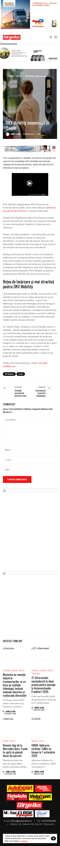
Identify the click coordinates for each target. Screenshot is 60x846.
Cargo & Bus (15, 134)
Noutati (14, 670)
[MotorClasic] (18, 813)
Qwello (20, 374)
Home (11, 76)
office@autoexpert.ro (21, 820)
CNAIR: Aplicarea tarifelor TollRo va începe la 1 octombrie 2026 (43, 750)
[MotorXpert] (40, 796)
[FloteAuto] (17, 796)
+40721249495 (48, 820)
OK (53, 838)
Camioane (6, 670)
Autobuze (35, 670)
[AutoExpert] (20, 788)
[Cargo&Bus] (29, 805)
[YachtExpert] (42, 813)
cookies (23, 841)
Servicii (19, 76)
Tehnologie (35, 673)
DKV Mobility (9, 374)
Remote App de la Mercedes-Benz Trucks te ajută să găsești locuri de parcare (15, 750)
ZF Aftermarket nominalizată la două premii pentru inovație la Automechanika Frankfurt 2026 (43, 685)
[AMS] (43, 788)
